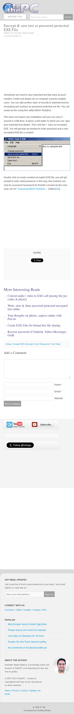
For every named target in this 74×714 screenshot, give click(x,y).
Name (57, 384)
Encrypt (29, 344)
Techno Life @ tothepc (30, 7)
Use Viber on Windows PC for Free (26, 636)
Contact (24, 690)
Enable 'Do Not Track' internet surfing (27, 642)
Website (58, 398)
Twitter (19, 610)
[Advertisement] (36, 65)
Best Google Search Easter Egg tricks (27, 624)
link (57, 189)
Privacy (15, 690)
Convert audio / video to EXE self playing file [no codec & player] (37, 297)
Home (8, 344)
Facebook (9, 610)
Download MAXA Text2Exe (31, 189)
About (7, 690)
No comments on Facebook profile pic (27, 647)
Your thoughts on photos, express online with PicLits (34, 317)
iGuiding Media (43, 710)
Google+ (27, 610)
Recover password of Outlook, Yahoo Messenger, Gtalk (37, 333)
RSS (44, 610)
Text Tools (55, 344)
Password (44, 344)
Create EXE (18, 344)
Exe (36, 344)
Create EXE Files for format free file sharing (34, 325)
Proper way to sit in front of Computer (27, 630)
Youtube (36, 610)
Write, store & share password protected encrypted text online (38, 307)
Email (57, 391)
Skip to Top (40, 707)
